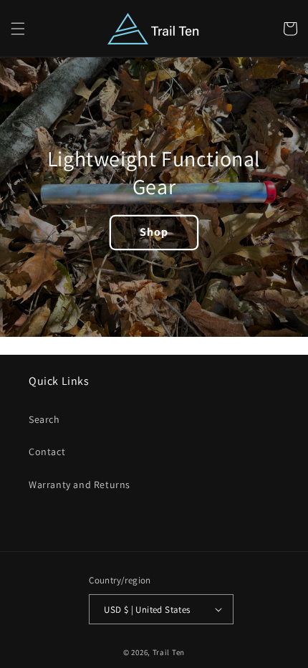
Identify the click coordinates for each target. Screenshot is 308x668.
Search (44, 419)
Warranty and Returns (79, 484)
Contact (47, 451)
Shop (154, 231)
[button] (18, 28)
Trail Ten (169, 652)
